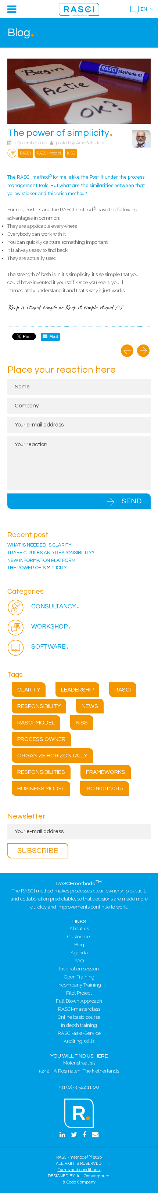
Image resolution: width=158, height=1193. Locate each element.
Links (79, 921)
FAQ (79, 960)
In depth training (79, 1025)
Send (131, 501)
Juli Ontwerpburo (92, 1176)
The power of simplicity (37, 567)
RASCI (123, 690)
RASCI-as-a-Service (79, 1033)
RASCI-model (36, 723)
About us (79, 928)
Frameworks (105, 772)
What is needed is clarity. (39, 545)
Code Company (81, 1182)
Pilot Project (79, 993)
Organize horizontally (52, 755)
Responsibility (39, 706)
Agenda (79, 952)
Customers (79, 936)
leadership (77, 690)
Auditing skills (79, 1041)
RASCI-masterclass (79, 1009)
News (90, 706)
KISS (82, 723)
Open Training (79, 977)
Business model (41, 788)
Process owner (41, 739)
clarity (28, 690)
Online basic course (79, 1017)
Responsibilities (41, 772)
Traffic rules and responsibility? (50, 552)
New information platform (41, 560)
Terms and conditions (79, 1169)
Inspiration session (79, 969)
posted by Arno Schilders (80, 142)
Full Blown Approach (79, 1001)
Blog (79, 944)
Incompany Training (79, 985)
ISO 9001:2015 (104, 788)
